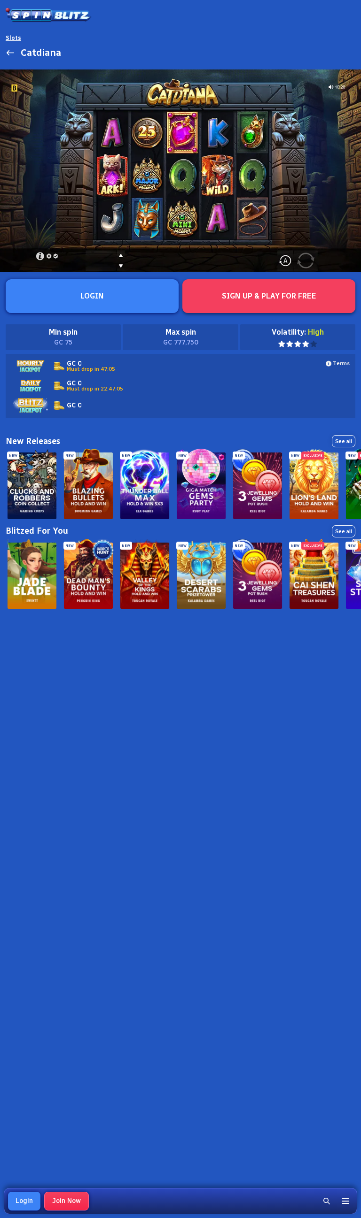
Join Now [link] (66, 1201)
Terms (341, 363)
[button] (326, 1201)
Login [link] (24, 1201)
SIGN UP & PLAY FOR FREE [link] (269, 295)
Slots (13, 38)
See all (343, 441)
